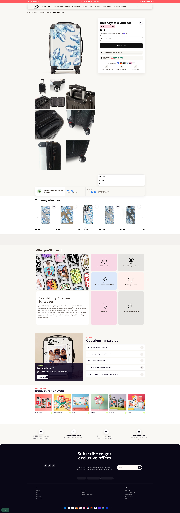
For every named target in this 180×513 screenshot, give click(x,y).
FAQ (37, 494)
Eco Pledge (83, 492)
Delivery (38, 492)
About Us (83, 490)
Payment (38, 496)
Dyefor (115, 507)
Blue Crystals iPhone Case (88, 227)
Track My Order (40, 498)
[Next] (142, 218)
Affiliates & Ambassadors (87, 494)
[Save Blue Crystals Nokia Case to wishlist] (117, 206)
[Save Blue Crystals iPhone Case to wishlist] (96, 206)
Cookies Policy (129, 496)
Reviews (83, 498)
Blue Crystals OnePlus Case (131, 227)
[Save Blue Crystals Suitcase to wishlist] (141, 22)
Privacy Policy (128, 494)
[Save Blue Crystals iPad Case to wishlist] (75, 206)
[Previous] (37, 218)
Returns (38, 490)
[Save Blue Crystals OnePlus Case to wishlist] (139, 206)
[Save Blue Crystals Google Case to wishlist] (54, 206)
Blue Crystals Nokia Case (109, 227)
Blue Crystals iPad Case (67, 227)
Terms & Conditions (130, 492)
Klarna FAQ (128, 490)
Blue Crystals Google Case (45, 227)
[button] (58, 6)
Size (101, 35)
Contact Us (39, 500)
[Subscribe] (140, 467)
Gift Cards (127, 498)
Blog (82, 496)
